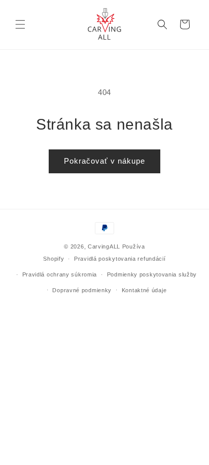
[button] (20, 24)
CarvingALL (104, 246)
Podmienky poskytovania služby (152, 274)
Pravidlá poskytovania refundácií (119, 259)
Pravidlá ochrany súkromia (59, 274)
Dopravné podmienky (82, 290)
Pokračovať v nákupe (104, 161)
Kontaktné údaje (144, 290)
